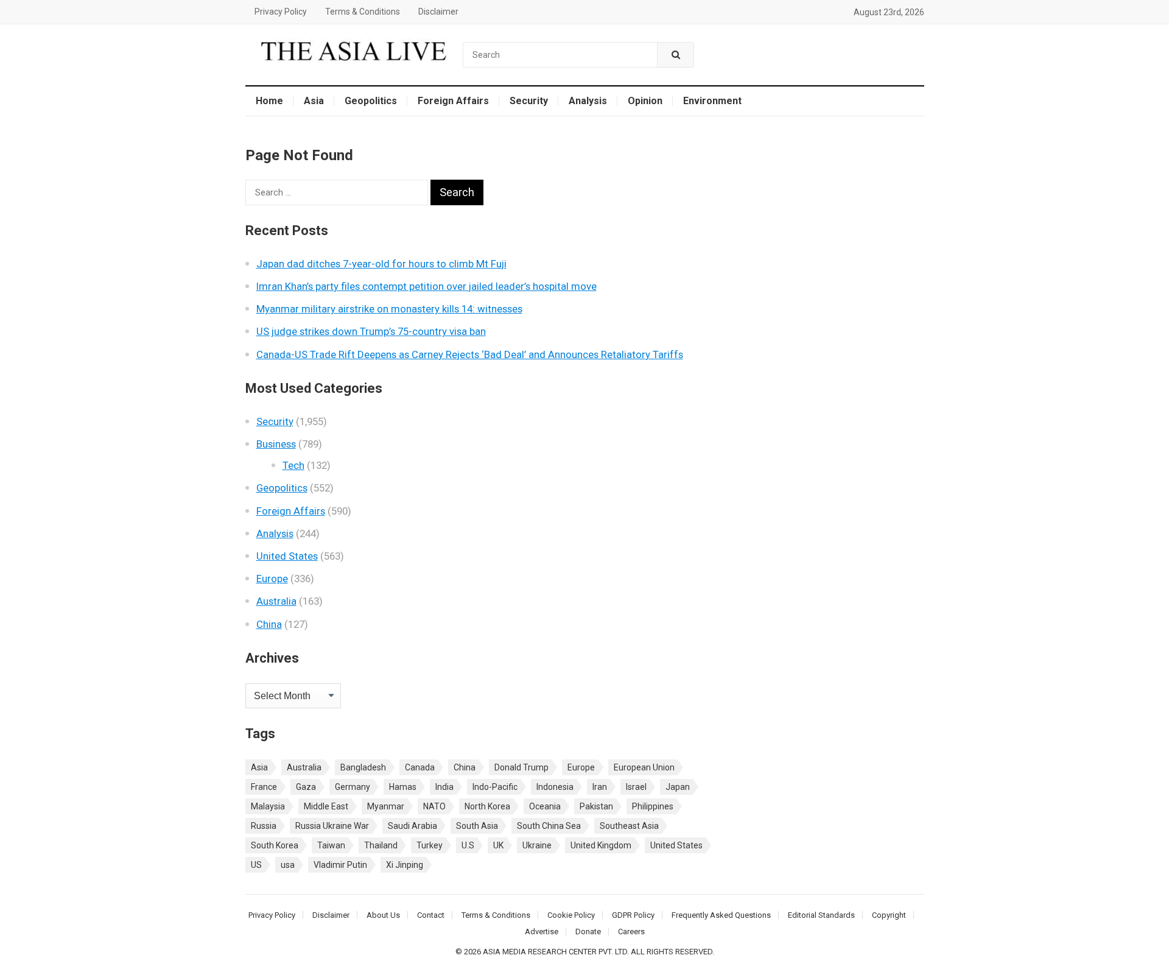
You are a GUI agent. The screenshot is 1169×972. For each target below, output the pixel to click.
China (269, 624)
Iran (599, 787)
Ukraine (537, 845)
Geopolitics (371, 101)
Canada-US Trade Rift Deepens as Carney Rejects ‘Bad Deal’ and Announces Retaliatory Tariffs (469, 354)
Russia (263, 826)
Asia (314, 101)
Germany (352, 787)
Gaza (306, 787)
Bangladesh (363, 767)
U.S (468, 845)
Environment (712, 101)
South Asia (477, 826)
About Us (383, 915)
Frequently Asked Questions (721, 915)
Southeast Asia (629, 826)
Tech (293, 465)
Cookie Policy (571, 915)
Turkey (429, 845)
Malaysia (268, 806)
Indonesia (555, 787)
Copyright (889, 915)
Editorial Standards (821, 915)
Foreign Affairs (453, 101)
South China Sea (549, 826)
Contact (430, 915)
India (444, 787)
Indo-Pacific (495, 787)
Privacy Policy (281, 11)
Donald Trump (521, 767)
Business (276, 444)
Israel (636, 787)
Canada (420, 767)
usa (288, 865)
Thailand (381, 845)
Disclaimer (438, 11)
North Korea (487, 806)
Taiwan (331, 845)
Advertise (541, 931)
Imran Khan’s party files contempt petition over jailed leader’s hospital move (426, 286)
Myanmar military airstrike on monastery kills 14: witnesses (389, 309)
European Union (644, 767)
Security (529, 101)
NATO (434, 806)
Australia (276, 601)
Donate (588, 931)
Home (269, 101)
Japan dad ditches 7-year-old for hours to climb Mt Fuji (381, 264)
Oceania (545, 806)
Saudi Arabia (412, 826)
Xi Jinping (404, 865)
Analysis (588, 101)
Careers (631, 931)
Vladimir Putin (340, 865)
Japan (677, 787)
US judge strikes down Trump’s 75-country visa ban (371, 331)
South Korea (274, 845)
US (256, 865)
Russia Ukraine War (332, 826)
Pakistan (596, 806)
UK (498, 845)
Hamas (402, 787)
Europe (272, 578)
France (264, 787)
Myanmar (385, 806)
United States (287, 556)
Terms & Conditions (362, 11)
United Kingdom (600, 845)
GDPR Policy (633, 915)
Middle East (326, 806)
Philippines (652, 806)
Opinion (645, 101)
